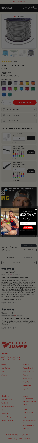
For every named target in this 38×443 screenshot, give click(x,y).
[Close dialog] (36, 209)
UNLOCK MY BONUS (28, 227)
